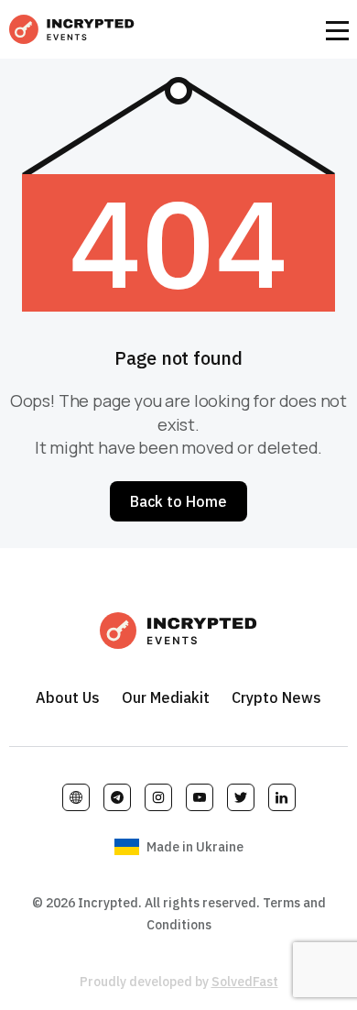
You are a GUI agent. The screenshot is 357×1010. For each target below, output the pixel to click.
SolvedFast (244, 981)
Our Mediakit (166, 697)
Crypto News (276, 697)
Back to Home (178, 501)
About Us (68, 697)
